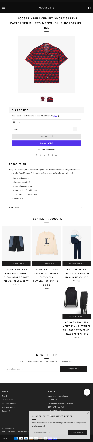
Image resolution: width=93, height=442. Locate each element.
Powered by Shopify (23, 431)
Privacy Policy (7, 400)
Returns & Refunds (9, 404)
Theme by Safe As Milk (9, 431)
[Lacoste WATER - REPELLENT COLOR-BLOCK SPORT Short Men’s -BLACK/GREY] (16, 243)
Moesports (46, 7)
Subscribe (72, 369)
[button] (87, 392)
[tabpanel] (46, 64)
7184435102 (52, 400)
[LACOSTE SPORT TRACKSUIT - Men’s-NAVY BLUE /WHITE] (76, 243)
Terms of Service (8, 407)
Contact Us (6, 411)
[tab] (43, 99)
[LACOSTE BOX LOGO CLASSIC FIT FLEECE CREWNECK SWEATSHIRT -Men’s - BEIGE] (46, 243)
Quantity (15, 129)
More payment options (46, 149)
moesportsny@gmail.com (58, 396)
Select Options (15, 264)
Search (4, 396)
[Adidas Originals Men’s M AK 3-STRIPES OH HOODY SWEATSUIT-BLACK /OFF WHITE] (76, 300)
